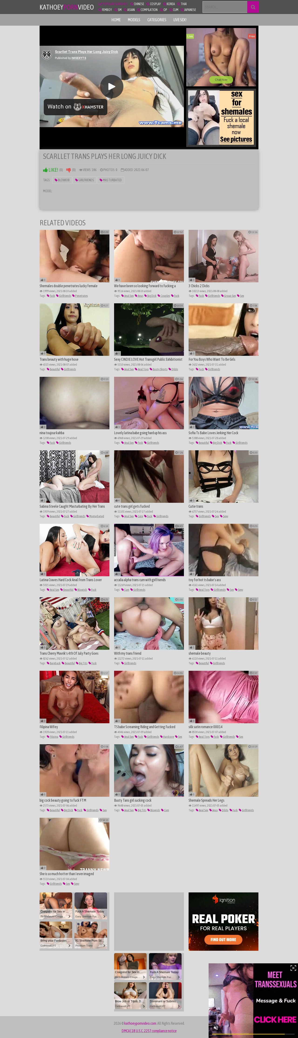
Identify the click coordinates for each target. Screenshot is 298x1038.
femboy (107, 10)
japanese (190, 10)
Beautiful (54, 369)
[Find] (253, 7)
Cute (140, 516)
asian (131, 10)
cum (175, 10)
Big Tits (82, 663)
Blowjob (64, 180)
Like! (53, 170)
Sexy (225, 516)
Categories (156, 19)
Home (116, 19)
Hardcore (168, 736)
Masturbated (112, 180)
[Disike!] (68, 170)
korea (170, 4)
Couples (165, 295)
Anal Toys (143, 369)
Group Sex (230, 295)
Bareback (55, 663)
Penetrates (81, 295)
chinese (138, 4)
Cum (126, 589)
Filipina (53, 736)
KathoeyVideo (67, 7)
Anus (140, 295)
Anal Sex (129, 295)
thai (183, 4)
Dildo (174, 369)
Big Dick (151, 295)
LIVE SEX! (179, 19)
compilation (149, 10)
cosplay (155, 4)
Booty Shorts (159, 369)
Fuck (52, 295)
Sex (242, 295)
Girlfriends (86, 180)
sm (119, 10)
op (165, 10)
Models (134, 19)
